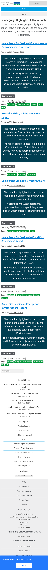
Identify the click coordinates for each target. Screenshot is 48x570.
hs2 (2, 365)
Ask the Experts (24, 426)
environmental (38, 362)
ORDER (24, 9)
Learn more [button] (26, 559)
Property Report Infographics (24, 444)
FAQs (24, 482)
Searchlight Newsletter (24, 453)
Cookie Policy (24, 500)
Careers (24, 505)
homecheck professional (31, 295)
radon (3, 107)
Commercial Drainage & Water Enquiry (23, 180)
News (24, 439)
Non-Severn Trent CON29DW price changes (24, 414)
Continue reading (8, 96)
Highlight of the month (17, 101)
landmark (4, 298)
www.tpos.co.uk (24, 536)
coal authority (11, 175)
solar (7, 365)
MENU (24, 14)
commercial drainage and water (17, 231)
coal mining (11, 104)
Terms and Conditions (24, 496)
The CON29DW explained (24, 461)
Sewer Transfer (24, 457)
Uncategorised (23, 466)
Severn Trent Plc (24, 551)
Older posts (6, 371)
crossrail (10, 362)
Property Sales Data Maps (24, 448)
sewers (32, 231)
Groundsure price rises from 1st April (24, 394)
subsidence (32, 175)
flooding (33, 104)
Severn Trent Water (24, 546)
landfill (40, 104)
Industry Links (24, 487)
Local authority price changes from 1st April (24, 407)
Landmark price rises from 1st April (24, 400)
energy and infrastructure (23, 362)
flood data (10, 295)
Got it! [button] (24, 565)
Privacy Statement (24, 491)
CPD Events (24, 430)
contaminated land (23, 104)
